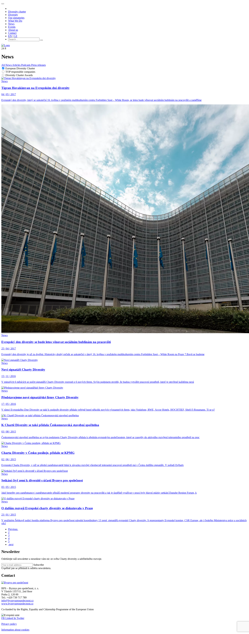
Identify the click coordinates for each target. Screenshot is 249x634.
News (11, 23)
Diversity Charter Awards (19, 75)
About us (13, 29)
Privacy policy (9, 623)
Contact (12, 33)
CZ (15, 36)
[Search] (41, 40)
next (10, 544)
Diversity (13, 14)
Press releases (38, 65)
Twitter (20, 618)
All (3, 65)
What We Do (15, 20)
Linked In (11, 618)
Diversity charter (17, 11)
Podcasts (26, 65)
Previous (13, 529)
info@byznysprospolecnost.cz (17, 600)
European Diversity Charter (20, 68)
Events (11, 26)
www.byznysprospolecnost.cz (17, 603)
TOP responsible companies (20, 71)
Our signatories (16, 17)
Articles (16, 65)
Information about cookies (15, 629)
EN (10, 36)
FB (3, 618)
